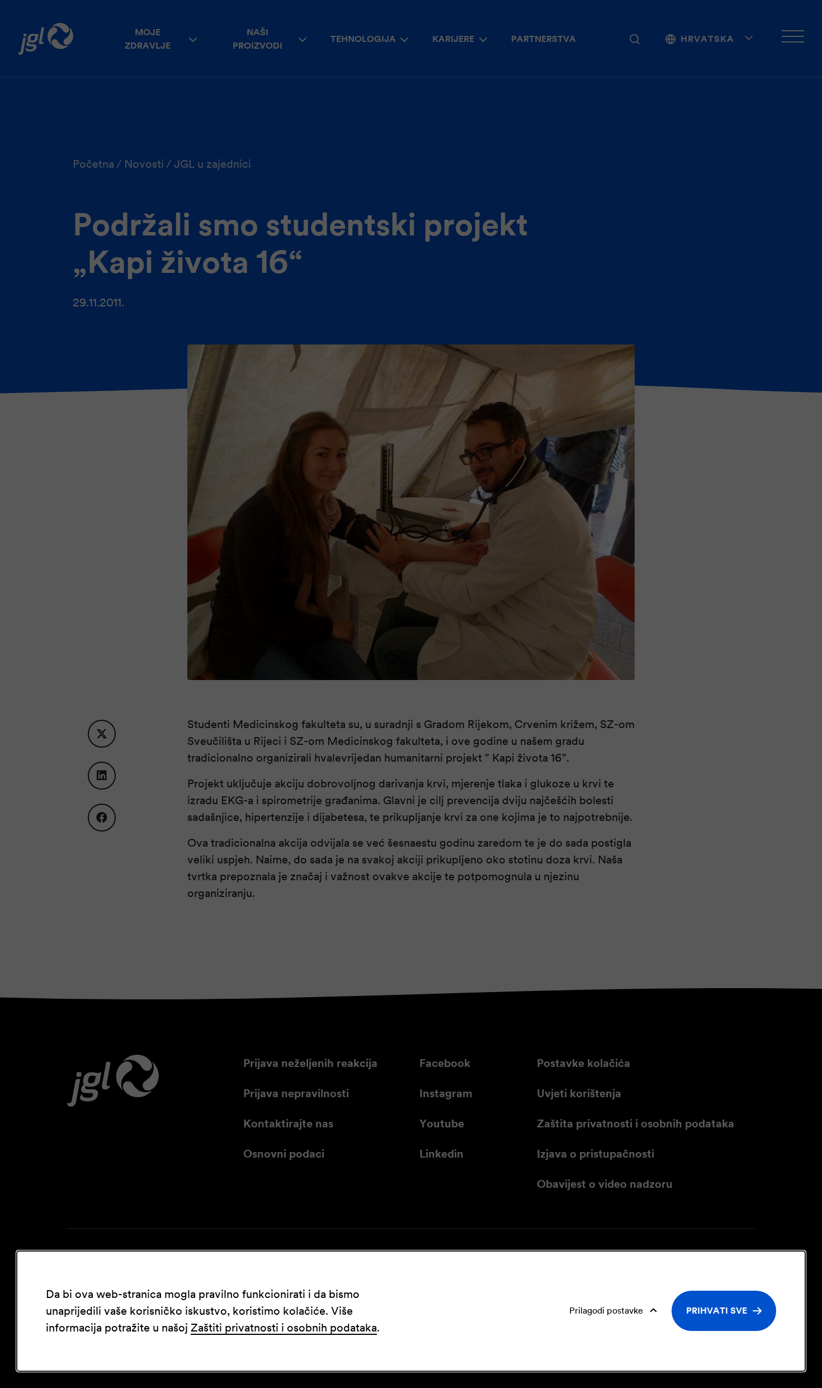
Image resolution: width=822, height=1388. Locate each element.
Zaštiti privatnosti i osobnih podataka (284, 1327)
